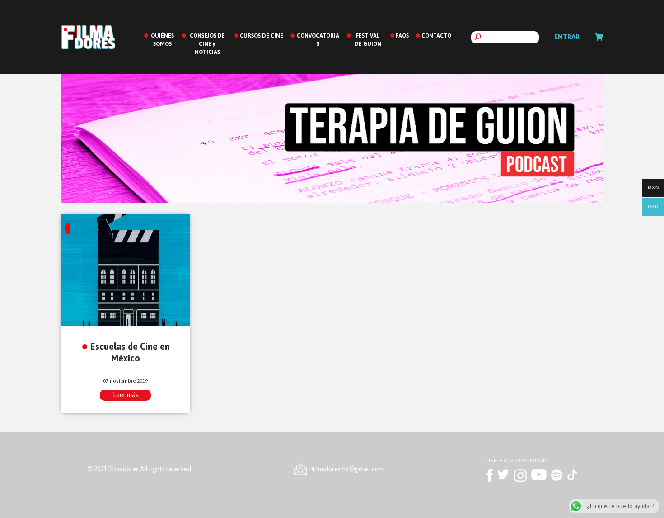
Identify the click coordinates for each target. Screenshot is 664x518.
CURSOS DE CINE (261, 36)
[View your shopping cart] (599, 37)
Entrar (567, 37)
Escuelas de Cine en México (130, 352)
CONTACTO (436, 36)
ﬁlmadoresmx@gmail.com (347, 469)
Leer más (125, 395)
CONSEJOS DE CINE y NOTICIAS (207, 44)
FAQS (402, 36)
